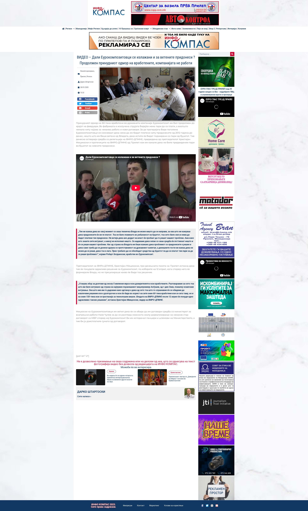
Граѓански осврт (141, 29)
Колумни (242, 29)
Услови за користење (173, 505)
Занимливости (189, 29)
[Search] (232, 54)
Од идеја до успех (109, 29)
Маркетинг (154, 505)
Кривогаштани (114, 372)
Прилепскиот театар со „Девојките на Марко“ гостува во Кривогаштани (120, 379)
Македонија (81, 29)
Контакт (140, 505)
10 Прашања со (126, 29)
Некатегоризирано (87, 71)
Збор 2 (212, 29)
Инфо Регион (94, 29)
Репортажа (221, 29)
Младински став (160, 29)
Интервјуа (232, 29)
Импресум (127, 505)
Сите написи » (84, 396)
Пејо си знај (202, 29)
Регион (69, 29)
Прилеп (83, 76)
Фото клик (176, 29)
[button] (87, 99)
